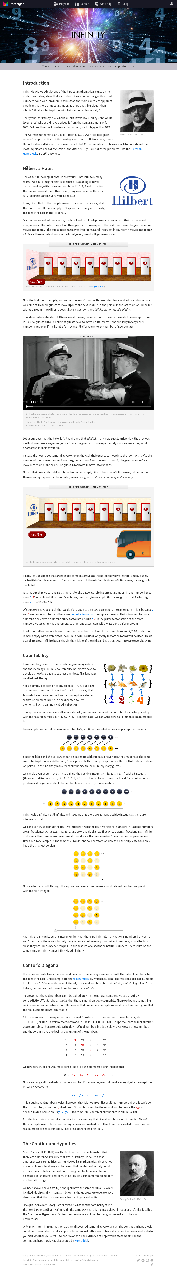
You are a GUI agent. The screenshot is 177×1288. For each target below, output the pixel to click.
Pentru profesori (74, 1255)
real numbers (81, 979)
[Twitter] (138, 1260)
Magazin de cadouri (96, 1255)
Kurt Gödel (81, 1241)
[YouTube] (152, 1260)
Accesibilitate (54, 1260)
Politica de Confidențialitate (81, 1260)
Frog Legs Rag (97, 286)
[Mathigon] (13, 4)
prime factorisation (82, 614)
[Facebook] (143, 1260)
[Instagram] (147, 1260)
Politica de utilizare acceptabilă (39, 1264)
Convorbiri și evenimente (47, 1255)
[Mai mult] (172, 4)
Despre (27, 1255)
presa (114, 1255)
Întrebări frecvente (33, 1260)
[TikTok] (152, 1264)
